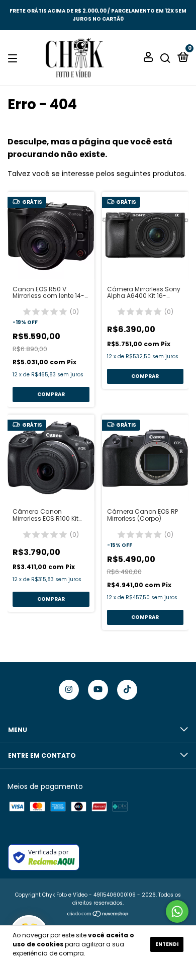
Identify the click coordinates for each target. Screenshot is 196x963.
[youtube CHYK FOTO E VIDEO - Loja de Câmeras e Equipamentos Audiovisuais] (98, 690)
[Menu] (14, 58)
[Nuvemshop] (98, 915)
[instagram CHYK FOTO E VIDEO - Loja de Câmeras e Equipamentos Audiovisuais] (69, 690)
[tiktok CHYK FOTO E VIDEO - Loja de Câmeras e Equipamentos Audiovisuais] (127, 690)
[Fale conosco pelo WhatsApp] (177, 911)
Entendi (166, 944)
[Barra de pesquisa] (165, 58)
